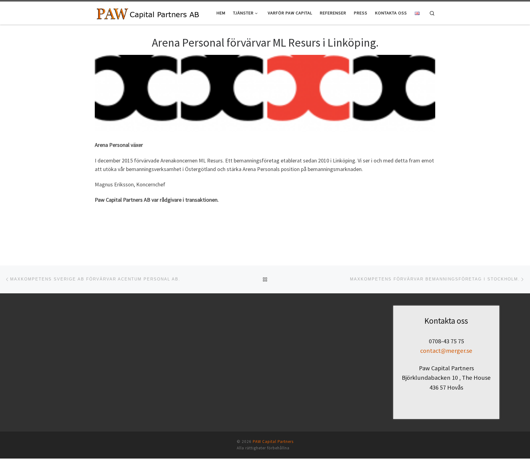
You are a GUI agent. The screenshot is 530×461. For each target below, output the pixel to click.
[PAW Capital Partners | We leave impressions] (148, 13)
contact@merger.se (446, 351)
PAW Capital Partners (273, 441)
